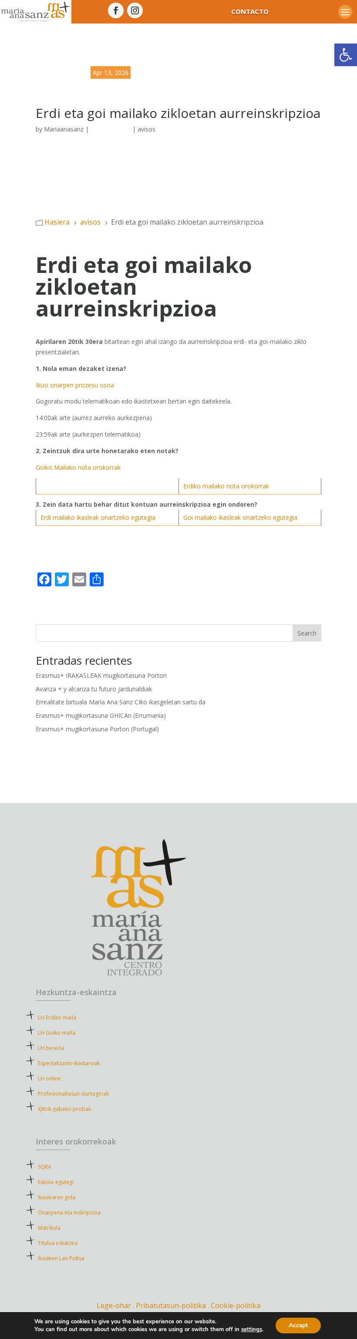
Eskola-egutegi (56, 1182)
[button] (345, 55)
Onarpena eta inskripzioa (69, 1212)
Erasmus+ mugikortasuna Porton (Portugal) (97, 729)
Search (307, 633)
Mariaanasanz (64, 129)
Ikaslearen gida (56, 1197)
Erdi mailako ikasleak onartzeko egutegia (97, 517)
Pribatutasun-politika (172, 1305)
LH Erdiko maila (57, 1017)
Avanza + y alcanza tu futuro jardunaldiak (94, 689)
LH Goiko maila (56, 1032)
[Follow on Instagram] (135, 10)
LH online (49, 1078)
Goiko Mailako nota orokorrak (78, 467)
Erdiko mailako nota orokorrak (226, 486)
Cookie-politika (235, 1305)
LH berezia (51, 1048)
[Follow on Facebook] (116, 10)
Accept (298, 1325)
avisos (146, 129)
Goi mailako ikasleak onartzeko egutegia (240, 517)
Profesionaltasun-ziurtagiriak (73, 1093)
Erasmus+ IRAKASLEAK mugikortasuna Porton (101, 675)
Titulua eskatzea (57, 1243)
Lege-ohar (114, 1305)
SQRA (57, 1167)
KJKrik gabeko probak (64, 1109)
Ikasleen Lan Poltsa (61, 1258)
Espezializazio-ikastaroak (69, 1063)
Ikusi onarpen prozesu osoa (75, 385)
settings (251, 1329)
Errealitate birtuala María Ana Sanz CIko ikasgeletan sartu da (120, 702)
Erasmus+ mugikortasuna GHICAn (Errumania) (101, 715)
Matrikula (65, 1227)
